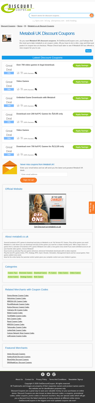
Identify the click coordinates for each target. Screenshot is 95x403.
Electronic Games (25, 273)
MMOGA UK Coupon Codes (17, 301)
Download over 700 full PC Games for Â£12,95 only (40, 146)
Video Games (22, 81)
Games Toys (12, 273)
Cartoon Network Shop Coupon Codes (20, 333)
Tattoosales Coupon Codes (16, 327)
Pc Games (52, 273)
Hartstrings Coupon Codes (16, 298)
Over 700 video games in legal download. (35, 65)
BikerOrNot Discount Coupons (18, 359)
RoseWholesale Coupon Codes (18, 304)
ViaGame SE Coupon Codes (17, 310)
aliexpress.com (57, 21)
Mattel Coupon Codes (15, 313)
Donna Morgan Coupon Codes (18, 295)
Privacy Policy (41, 379)
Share (88, 51)
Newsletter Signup (76, 379)
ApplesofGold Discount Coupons (18, 357)
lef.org (47, 21)
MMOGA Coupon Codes (15, 324)
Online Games (75, 273)
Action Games (13, 277)
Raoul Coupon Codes (14, 321)
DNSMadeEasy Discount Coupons (19, 362)
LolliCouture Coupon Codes (17, 336)
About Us (19, 379)
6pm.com (39, 21)
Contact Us (29, 379)
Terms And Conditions (57, 379)
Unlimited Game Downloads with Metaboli (35, 97)
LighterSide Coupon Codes (16, 330)
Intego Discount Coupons (16, 354)
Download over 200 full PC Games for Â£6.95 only (39, 114)
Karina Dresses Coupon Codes (18, 307)
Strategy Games (26, 277)
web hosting (71, 21)
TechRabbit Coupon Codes (16, 316)
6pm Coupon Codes (14, 319)
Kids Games (38, 277)
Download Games (40, 273)
